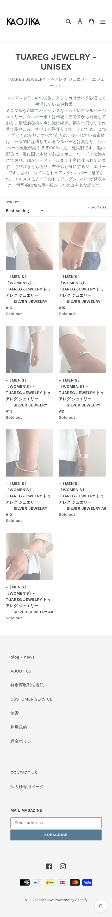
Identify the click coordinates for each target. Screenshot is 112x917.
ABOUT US (20, 671)
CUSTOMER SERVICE (31, 699)
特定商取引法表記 (27, 685)
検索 (14, 713)
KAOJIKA (46, 900)
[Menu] (103, 21)
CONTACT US (23, 772)
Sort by (12, 202)
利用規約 (18, 727)
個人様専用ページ (27, 786)
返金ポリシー (22, 741)
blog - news (22, 657)
